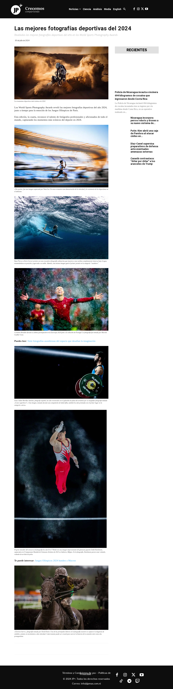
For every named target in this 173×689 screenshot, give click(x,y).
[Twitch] (137, 681)
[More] (80, 649)
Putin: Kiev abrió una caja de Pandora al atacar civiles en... (144, 133)
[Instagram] (138, 9)
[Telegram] (49, 649)
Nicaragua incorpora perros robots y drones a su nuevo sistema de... (144, 120)
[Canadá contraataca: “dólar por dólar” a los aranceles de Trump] (121, 162)
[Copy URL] (74, 649)
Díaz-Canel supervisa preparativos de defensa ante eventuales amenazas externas (144, 147)
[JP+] (27, 9)
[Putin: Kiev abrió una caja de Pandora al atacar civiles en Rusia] (121, 134)
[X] (43, 649)
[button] (124, 9)
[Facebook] (134, 9)
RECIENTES (137, 50)
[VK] (61, 649)
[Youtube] (146, 9)
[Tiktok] (121, 681)
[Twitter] (142, 9)
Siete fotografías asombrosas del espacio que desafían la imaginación (61, 341)
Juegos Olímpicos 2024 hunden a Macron (55, 560)
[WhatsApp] (55, 649)
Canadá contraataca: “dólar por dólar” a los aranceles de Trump (143, 161)
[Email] (68, 649)
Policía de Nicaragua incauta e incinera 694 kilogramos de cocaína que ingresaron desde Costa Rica (136, 95)
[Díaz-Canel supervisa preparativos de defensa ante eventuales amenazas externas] (121, 147)
